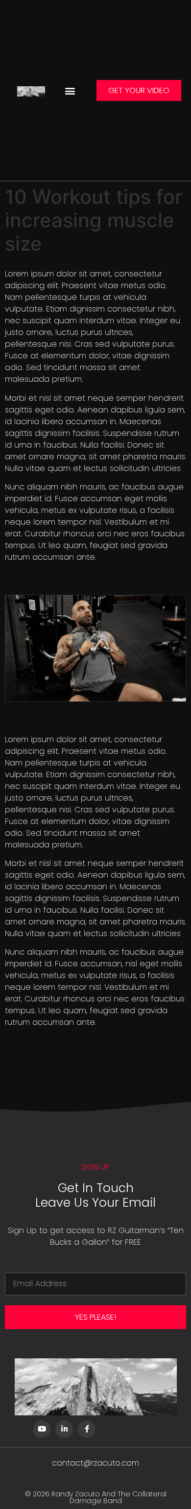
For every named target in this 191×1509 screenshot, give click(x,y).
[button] (70, 90)
